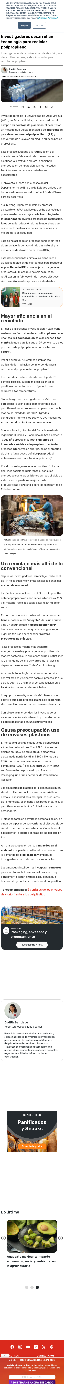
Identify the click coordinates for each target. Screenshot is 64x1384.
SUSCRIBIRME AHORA (32, 945)
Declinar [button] (39, 25)
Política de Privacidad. (48, 17)
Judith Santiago (17, 69)
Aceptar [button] (24, 25)
